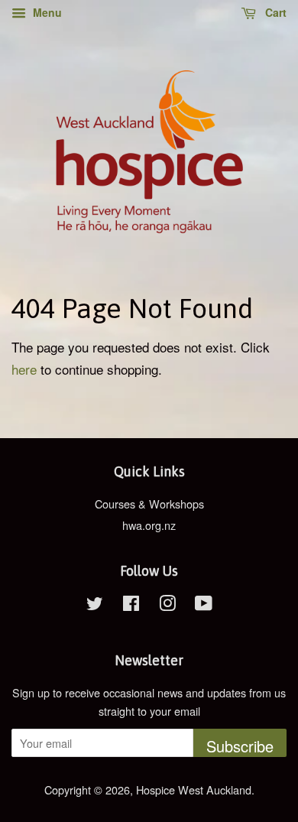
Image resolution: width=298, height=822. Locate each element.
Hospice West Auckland (193, 789)
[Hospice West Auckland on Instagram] (167, 605)
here (24, 369)
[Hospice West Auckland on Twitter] (94, 605)
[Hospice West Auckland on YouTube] (203, 605)
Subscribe (240, 746)
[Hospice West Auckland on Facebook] (131, 605)
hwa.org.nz (149, 525)
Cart (274, 12)
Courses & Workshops (149, 503)
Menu (46, 12)
